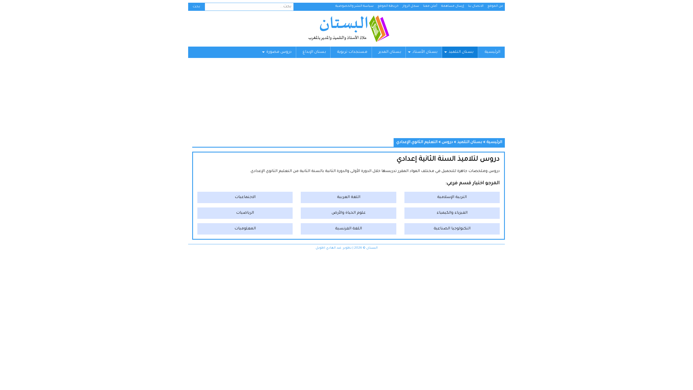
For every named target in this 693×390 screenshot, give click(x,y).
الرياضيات (245, 213)
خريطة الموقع (388, 6)
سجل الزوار (411, 6)
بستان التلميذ (461, 52)
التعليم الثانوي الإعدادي (416, 142)
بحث (196, 7)
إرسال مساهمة (452, 6)
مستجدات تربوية (352, 52)
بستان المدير (389, 52)
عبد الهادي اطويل (328, 248)
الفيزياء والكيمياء (452, 213)
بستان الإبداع (314, 52)
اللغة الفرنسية (348, 229)
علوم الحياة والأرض (349, 213)
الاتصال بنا (475, 6)
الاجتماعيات (245, 197)
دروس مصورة (279, 52)
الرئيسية (492, 52)
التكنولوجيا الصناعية (452, 229)
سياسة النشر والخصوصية (354, 6)
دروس (447, 142)
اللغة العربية (348, 197)
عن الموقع (495, 6)
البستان (348, 28)
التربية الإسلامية (452, 197)
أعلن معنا (430, 6)
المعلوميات (245, 229)
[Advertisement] (346, 100)
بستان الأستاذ (424, 52)
